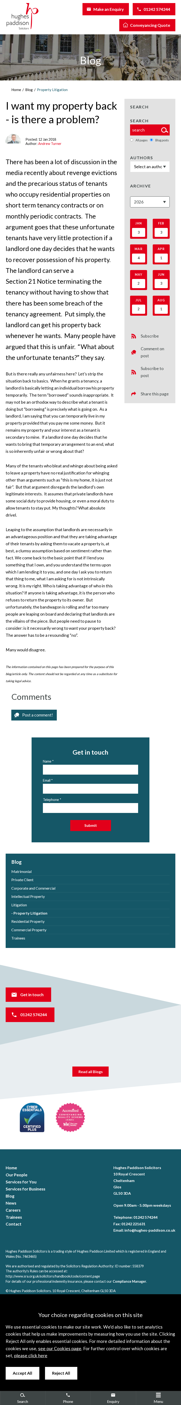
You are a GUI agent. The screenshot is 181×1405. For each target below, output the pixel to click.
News (11, 1203)
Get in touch (32, 994)
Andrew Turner (50, 144)
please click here (30, 1355)
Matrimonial (21, 871)
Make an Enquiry (108, 9)
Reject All (61, 1373)
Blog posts (162, 140)
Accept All (22, 1373)
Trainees (18, 938)
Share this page (155, 393)
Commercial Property (28, 929)
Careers (13, 1210)
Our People (16, 1174)
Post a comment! (37, 714)
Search (139, 120)
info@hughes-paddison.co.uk (149, 1230)
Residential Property (28, 921)
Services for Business (25, 1188)
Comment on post (152, 352)
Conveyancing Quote (150, 25)
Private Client (22, 879)
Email (46, 780)
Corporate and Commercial (33, 888)
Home (16, 90)
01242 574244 (157, 9)
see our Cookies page (59, 1348)
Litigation (19, 905)
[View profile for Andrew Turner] (13, 138)
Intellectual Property (28, 896)
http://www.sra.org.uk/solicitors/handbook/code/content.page (53, 1276)
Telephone (51, 800)
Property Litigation (52, 90)
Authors (141, 157)
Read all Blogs (90, 1071)
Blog (29, 90)
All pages (142, 140)
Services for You (21, 1181)
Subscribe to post (152, 372)
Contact (13, 1224)
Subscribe (150, 336)
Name (47, 761)
